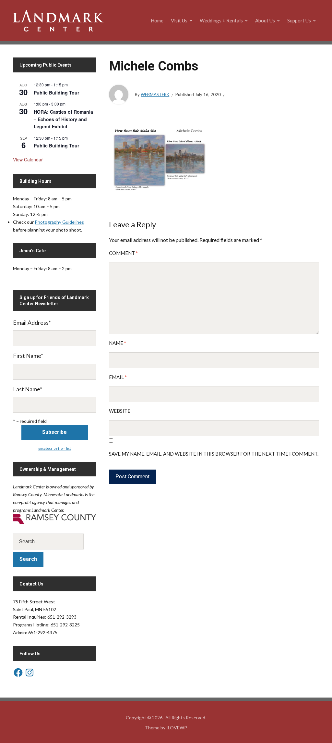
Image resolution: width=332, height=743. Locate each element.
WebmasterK (155, 94)
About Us (265, 20)
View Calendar (28, 159)
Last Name (27, 389)
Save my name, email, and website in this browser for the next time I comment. (213, 454)
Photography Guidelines (59, 222)
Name (117, 343)
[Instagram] (29, 672)
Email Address (32, 322)
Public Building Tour (56, 92)
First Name (28, 355)
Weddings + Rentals (221, 20)
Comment (123, 253)
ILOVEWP (176, 727)
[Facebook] (18, 672)
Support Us (299, 20)
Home (157, 20)
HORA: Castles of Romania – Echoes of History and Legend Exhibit (63, 119)
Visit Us (179, 20)
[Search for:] (54, 541)
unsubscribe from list (54, 448)
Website (119, 411)
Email (118, 377)
